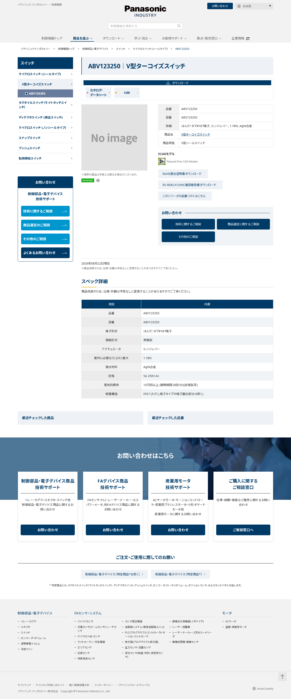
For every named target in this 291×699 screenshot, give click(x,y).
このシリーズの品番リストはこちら (184, 196)
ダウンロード (111, 38)
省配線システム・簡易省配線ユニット (145, 627)
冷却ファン (27, 649)
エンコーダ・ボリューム (33, 638)
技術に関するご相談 (188, 224)
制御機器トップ (52, 38)
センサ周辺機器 (133, 621)
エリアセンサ (85, 647)
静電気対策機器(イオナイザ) (188, 621)
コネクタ (25, 627)
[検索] (179, 26)
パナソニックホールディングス (134, 685)
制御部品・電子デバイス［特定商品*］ (178, 574)
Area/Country (265, 688)
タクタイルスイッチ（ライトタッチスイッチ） (43, 105)
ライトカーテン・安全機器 (91, 642)
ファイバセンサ (85, 621)
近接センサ (84, 653)
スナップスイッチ (29, 138)
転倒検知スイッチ (30, 158)
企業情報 (238, 38)
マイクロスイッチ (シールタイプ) (150, 49)
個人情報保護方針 (79, 685)
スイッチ (120, 49)
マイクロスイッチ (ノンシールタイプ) (42, 128)
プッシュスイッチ (29, 148)
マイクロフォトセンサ (89, 636)
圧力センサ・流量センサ (138, 647)
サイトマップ (24, 685)
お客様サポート (172, 38)
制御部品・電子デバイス (95, 49)
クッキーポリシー (103, 685)
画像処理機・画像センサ (185, 642)
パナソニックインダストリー (35, 49)
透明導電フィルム (30, 643)
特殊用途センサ (86, 658)
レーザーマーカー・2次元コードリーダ (192, 634)
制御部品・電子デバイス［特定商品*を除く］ (112, 574)
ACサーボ (230, 621)
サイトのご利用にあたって (50, 685)
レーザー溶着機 (181, 627)
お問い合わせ (220, 6)
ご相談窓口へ (243, 530)
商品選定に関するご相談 (243, 224)
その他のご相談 (188, 237)
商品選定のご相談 (36, 225)
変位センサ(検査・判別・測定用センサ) (144, 655)
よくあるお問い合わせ (39, 252)
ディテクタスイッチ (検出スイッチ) (41, 117)
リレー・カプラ (28, 621)
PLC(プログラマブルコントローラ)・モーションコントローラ (145, 634)
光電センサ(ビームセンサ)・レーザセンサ (97, 629)
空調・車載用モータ (235, 627)
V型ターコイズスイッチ (195, 134)
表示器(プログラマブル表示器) (141, 642)
